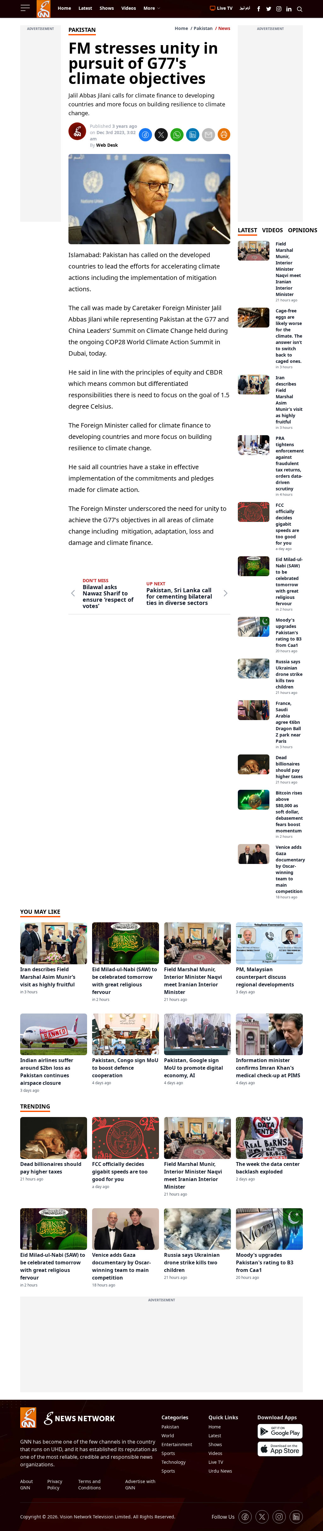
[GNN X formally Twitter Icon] (268, 8)
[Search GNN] (300, 9)
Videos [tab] (272, 230)
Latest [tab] (247, 230)
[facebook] (145, 135)
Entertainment (177, 1444)
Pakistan (203, 28)
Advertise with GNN (140, 1484)
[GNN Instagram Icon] (278, 8)
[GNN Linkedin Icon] (288, 8)
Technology (173, 1462)
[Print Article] (224, 134)
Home (181, 28)
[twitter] (161, 135)
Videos (215, 1453)
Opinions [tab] (302, 230)
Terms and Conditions (89, 1484)
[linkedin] (192, 135)
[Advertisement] (40, 127)
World (168, 1436)
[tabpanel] (270, 570)
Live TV (215, 1462)
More (149, 8)
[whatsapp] (177, 135)
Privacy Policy (54, 1484)
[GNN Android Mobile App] (280, 1431)
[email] (208, 135)
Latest (214, 1436)
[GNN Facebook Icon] (258, 8)
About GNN (26, 1484)
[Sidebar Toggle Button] (26, 8)
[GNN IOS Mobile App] (280, 1449)
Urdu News (220, 1471)
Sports (168, 1453)
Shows (215, 1444)
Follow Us (223, 1516)
